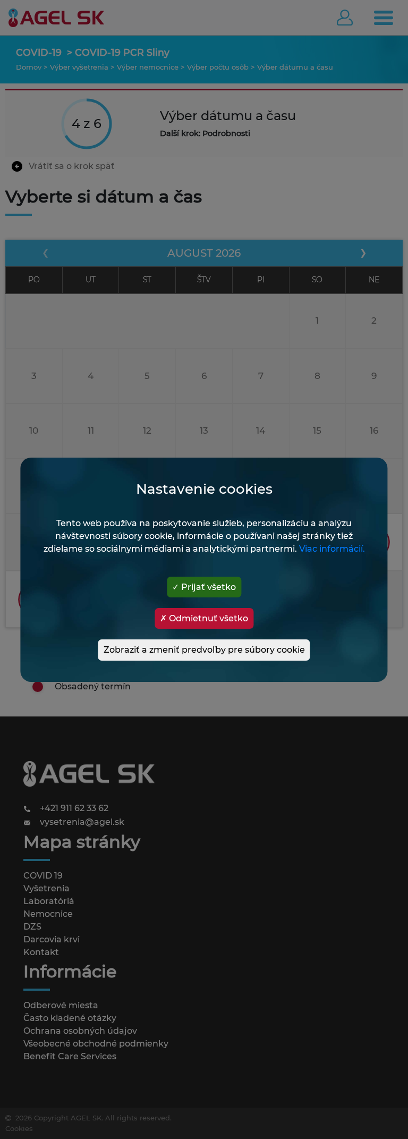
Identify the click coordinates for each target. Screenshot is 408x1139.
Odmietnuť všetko (207, 618)
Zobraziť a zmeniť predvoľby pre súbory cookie (204, 650)
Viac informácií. (332, 549)
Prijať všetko (207, 587)
